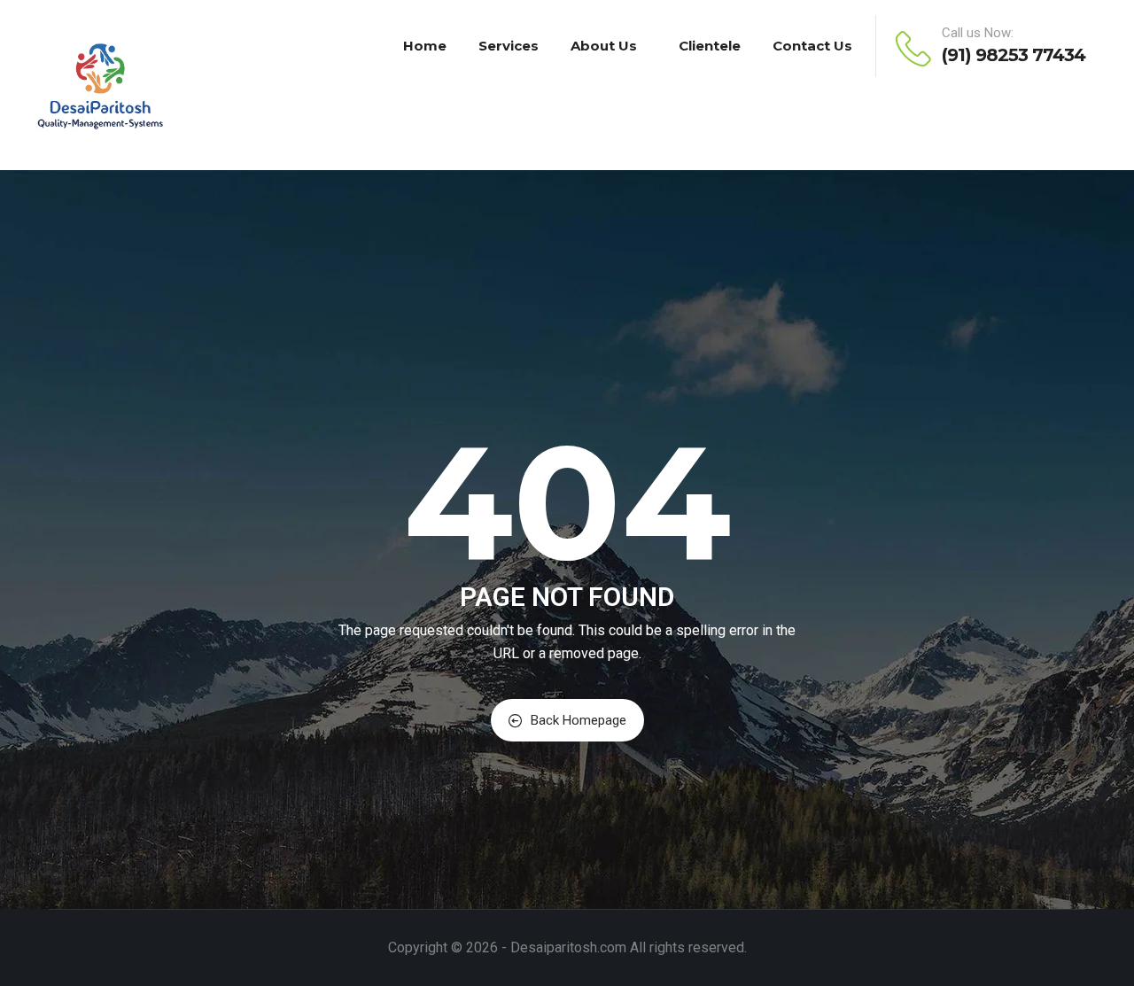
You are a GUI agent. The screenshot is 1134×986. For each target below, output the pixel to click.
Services (508, 45)
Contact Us (812, 45)
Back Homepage (578, 720)
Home (425, 45)
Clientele (710, 45)
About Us (604, 45)
